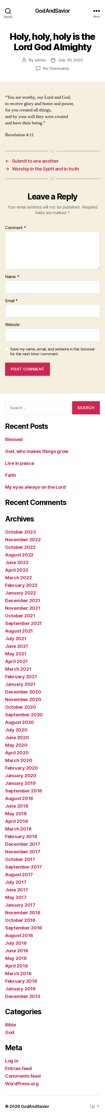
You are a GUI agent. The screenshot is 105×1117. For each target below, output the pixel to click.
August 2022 (19, 554)
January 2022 (20, 593)
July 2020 (16, 730)
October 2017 (20, 859)
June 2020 (17, 737)
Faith (10, 475)
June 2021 (16, 646)
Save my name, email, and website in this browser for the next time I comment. (52, 351)
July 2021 (16, 638)
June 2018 (16, 806)
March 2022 (18, 577)
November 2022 (23, 539)
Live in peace (19, 463)
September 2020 (24, 714)
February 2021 (21, 676)
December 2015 (23, 996)
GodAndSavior (52, 10)
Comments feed (23, 1076)
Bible (10, 1024)
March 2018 (18, 829)
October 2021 (20, 615)
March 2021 (18, 669)
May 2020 (16, 745)
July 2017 (16, 882)
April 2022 (16, 570)
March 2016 (18, 973)
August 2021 (19, 631)
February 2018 (21, 836)
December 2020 (23, 692)
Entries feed (18, 1068)
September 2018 (23, 790)
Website (12, 325)
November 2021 (22, 608)
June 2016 (16, 950)
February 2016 (21, 981)
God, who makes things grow (36, 451)
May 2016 (16, 958)
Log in (11, 1060)
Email (11, 301)
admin (40, 60)
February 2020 (21, 768)
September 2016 (23, 927)
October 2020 (20, 707)
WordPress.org (22, 1083)
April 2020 (17, 752)
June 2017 (16, 889)
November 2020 (23, 699)
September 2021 (23, 623)
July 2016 (16, 943)
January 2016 (20, 988)
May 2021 (16, 653)
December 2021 (22, 600)
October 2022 (20, 547)
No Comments (56, 68)
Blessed (14, 439)
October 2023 (20, 532)
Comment (15, 228)
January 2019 (20, 783)
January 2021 (20, 684)
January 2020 (20, 775)
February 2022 (21, 585)
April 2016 (16, 966)
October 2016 (20, 920)
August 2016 (19, 935)
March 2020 (18, 760)
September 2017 (23, 867)
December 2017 (22, 844)
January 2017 (20, 905)
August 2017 (19, 874)
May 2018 (16, 813)
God (9, 1032)
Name (12, 277)
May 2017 (16, 897)
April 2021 (16, 661)
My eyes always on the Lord (35, 487)
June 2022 (17, 562)
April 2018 (16, 821)
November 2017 (22, 851)
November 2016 (23, 912)
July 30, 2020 (70, 60)
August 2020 (19, 722)
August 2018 (19, 798)
